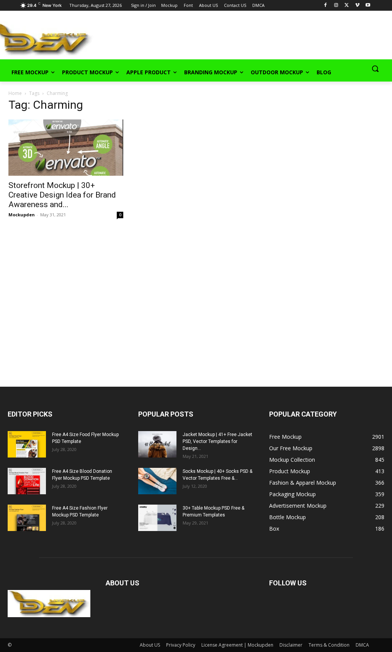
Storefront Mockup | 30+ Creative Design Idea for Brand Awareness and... (62, 195)
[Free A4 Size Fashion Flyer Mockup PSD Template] (27, 518)
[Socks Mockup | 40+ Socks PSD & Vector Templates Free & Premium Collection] (157, 481)
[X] (346, 5)
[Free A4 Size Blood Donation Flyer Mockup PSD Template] (27, 481)
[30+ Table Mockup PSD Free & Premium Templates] (157, 518)
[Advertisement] (187, 37)
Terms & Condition (329, 645)
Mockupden (21, 214)
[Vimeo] (357, 5)
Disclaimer (290, 645)
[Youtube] (368, 5)
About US (150, 645)
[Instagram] (336, 5)
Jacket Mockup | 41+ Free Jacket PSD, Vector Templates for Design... (217, 441)
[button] (375, 68)
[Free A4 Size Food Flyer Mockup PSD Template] (27, 444)
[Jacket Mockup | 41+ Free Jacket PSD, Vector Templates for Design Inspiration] (157, 444)
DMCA (362, 645)
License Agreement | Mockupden (237, 645)
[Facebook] (325, 5)
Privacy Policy (180, 645)
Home (15, 93)
